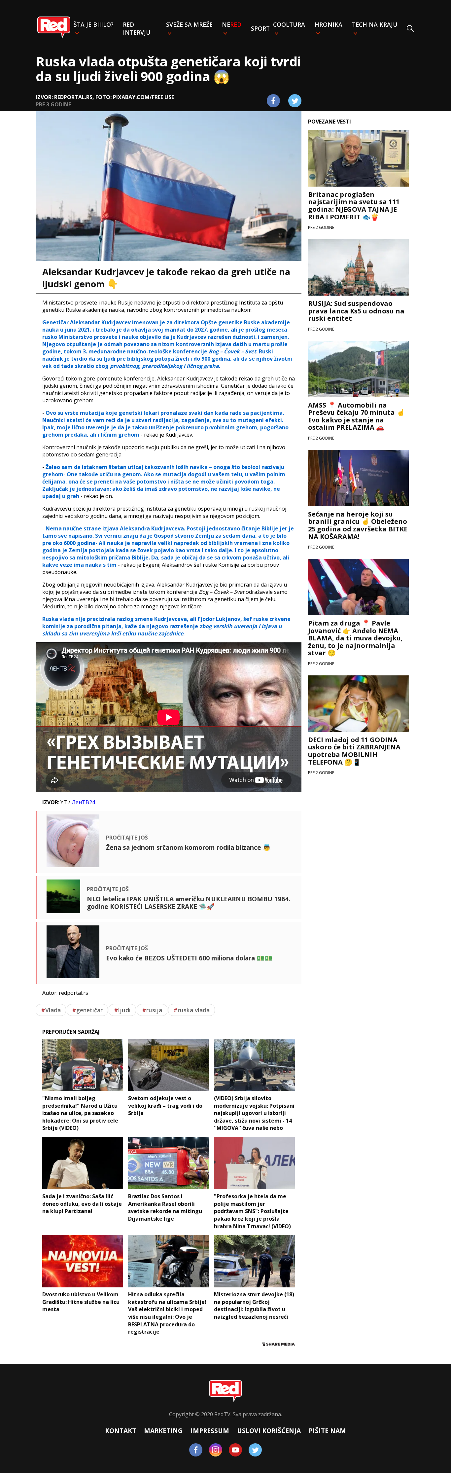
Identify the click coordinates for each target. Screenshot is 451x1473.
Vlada (51, 1010)
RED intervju (137, 28)
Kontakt (120, 1430)
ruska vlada (191, 1010)
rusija (152, 1010)
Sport (260, 28)
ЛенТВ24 (83, 802)
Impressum (210, 1430)
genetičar (87, 1010)
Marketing (163, 1430)
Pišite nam (327, 1430)
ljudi (122, 1010)
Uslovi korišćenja (269, 1430)
